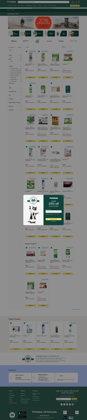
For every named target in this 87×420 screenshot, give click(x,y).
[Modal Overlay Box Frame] (43, 210)
